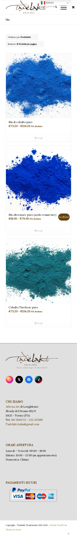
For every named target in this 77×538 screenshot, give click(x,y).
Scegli (40, 138)
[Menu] (62, 7)
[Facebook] (29, 379)
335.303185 (36, 419)
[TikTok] (38, 379)
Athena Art (13, 406)
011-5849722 (18, 419)
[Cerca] (54, 7)
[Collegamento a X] (68, 533)
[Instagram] (9, 379)
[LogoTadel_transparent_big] (32, 7)
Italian (49, 2)
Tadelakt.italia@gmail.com (22, 424)
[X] (19, 379)
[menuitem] (54, 7)
